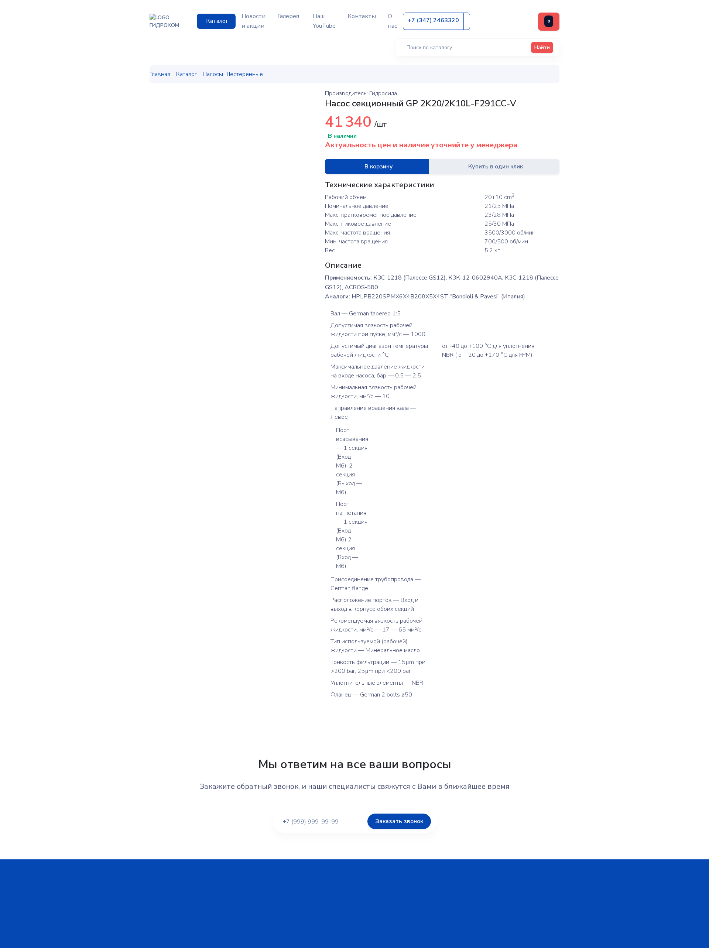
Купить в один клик (495, 166)
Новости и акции (254, 21)
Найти (542, 47)
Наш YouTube (324, 21)
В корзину (378, 166)
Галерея (288, 16)
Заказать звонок (399, 821)
